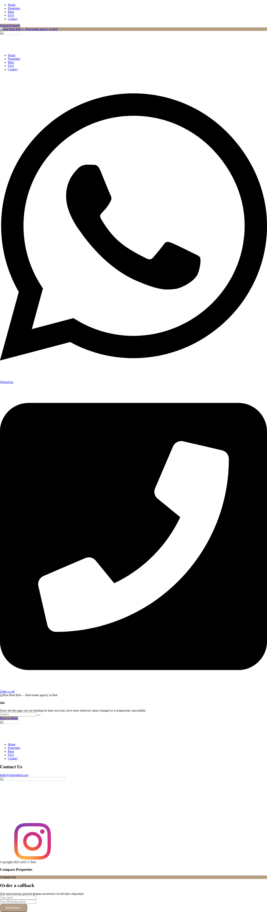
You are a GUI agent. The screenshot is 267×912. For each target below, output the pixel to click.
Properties (14, 8)
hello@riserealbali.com (14, 775)
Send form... (13, 907)
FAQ (11, 15)
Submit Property (10, 25)
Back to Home (9, 718)
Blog (11, 11)
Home (11, 4)
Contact (12, 19)
